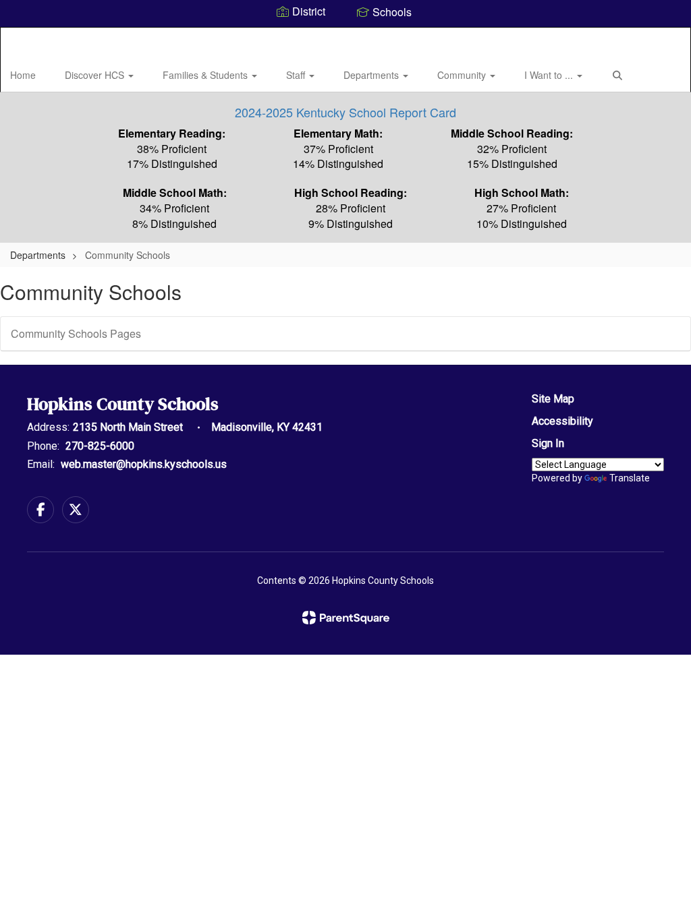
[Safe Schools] (345, 439)
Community (463, 75)
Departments (372, 75)
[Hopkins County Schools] (345, 36)
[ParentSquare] (346, 617)
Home (23, 75)
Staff (297, 75)
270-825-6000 (99, 446)
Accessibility (562, 421)
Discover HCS (96, 75)
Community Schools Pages (76, 333)
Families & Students (206, 75)
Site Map (553, 398)
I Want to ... (550, 75)
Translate (629, 478)
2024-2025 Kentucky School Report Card (345, 112)
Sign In (548, 443)
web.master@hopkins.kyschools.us (144, 464)
